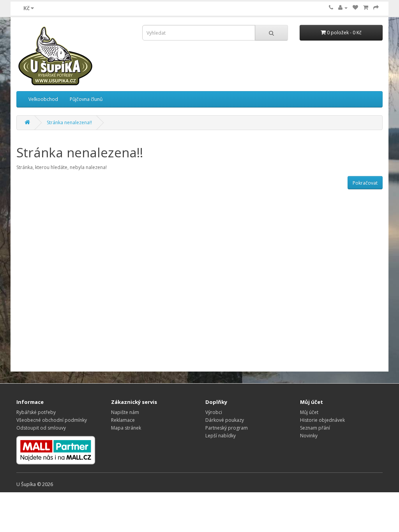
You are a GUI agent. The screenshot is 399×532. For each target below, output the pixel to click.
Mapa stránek (126, 428)
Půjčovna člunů (86, 99)
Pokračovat (365, 183)
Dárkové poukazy (224, 420)
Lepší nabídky (220, 435)
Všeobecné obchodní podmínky (51, 420)
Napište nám (125, 412)
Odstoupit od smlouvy (41, 428)
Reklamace (123, 420)
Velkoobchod (43, 99)
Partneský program (226, 428)
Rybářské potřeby (36, 412)
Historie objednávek (322, 420)
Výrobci (213, 412)
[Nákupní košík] (365, 7)
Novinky (309, 435)
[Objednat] (376, 7)
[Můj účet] (343, 7)
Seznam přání (315, 428)
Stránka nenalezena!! (69, 122)
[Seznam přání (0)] (355, 7)
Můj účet (309, 412)
